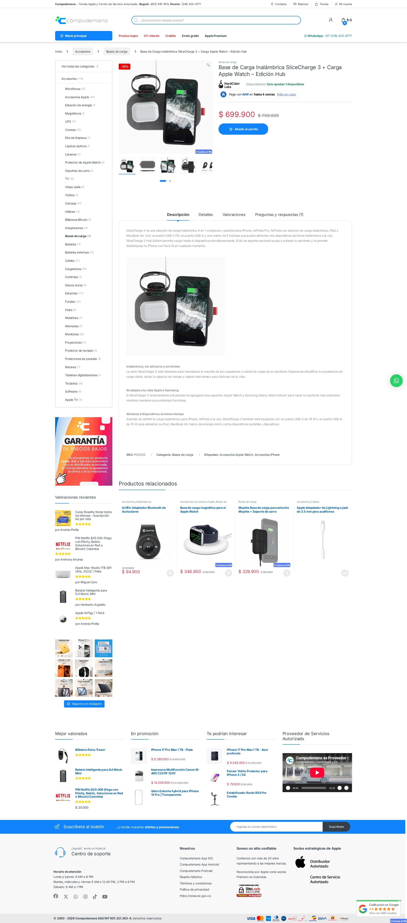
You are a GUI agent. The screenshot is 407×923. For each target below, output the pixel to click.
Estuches (74, 293)
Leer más (345, 573)
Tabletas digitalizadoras (83, 375)
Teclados (74, 383)
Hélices (72, 211)
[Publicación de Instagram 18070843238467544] (64, 668)
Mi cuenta (345, 4)
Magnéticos (75, 113)
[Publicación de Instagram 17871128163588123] (83, 648)
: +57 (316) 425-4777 (329, 36)
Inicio (58, 51)
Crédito (170, 36)
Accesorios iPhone (267, 454)
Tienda (323, 4)
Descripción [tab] (178, 215)
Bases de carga (116, 51)
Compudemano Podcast (196, 871)
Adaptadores (143, 501)
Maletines (73, 318)
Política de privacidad (194, 889)
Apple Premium (216, 36)
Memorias (73, 326)
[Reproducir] (288, 788)
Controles (73, 277)
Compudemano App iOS (196, 858)
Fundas (73, 301)
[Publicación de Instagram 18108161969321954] (64, 688)
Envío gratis (190, 36)
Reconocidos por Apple (252, 872)
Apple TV (73, 399)
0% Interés (151, 36)
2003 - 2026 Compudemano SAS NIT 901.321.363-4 (94, 918)
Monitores (74, 334)
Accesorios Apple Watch (236, 454)
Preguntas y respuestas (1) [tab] (279, 215)
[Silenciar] (339, 788)
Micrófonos (75, 89)
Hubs (70, 310)
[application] (317, 772)
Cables (315, 501)
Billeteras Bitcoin (78, 219)
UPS (70, 121)
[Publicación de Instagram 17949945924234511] (103, 668)
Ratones (72, 367)
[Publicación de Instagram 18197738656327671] (64, 648)
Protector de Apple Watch (85, 162)
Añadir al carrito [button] (169, 573)
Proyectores (75, 342)
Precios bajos (128, 36)
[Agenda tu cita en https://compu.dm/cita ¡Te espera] (103, 648)
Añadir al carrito (246, 129)
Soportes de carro (79, 170)
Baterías (73, 244)
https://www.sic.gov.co (195, 896)
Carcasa (73, 203)
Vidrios (71, 195)
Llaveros (72, 154)
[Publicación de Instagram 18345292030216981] (83, 688)
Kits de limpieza (77, 138)
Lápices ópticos (77, 146)
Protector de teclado (81, 350)
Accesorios (82, 51)
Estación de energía (80, 105)
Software (73, 391)
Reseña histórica (191, 877)
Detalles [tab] (206, 215)
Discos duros (75, 285)
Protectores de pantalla (83, 359)
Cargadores (76, 269)
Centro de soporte (91, 853)
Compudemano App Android (199, 864)
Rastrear (303, 4)
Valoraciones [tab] (234, 215)
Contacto (281, 4)
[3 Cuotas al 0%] (127, 165)
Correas (73, 129)
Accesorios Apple (204, 501)
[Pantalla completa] (346, 788)
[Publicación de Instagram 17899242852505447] (103, 688)
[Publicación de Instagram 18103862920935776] (83, 668)
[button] (208, 64)
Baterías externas (79, 252)
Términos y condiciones (196, 883)
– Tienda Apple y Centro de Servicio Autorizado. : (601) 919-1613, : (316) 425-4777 (128, 4)
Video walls (74, 187)
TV (69, 178)
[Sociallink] (55, 896)
